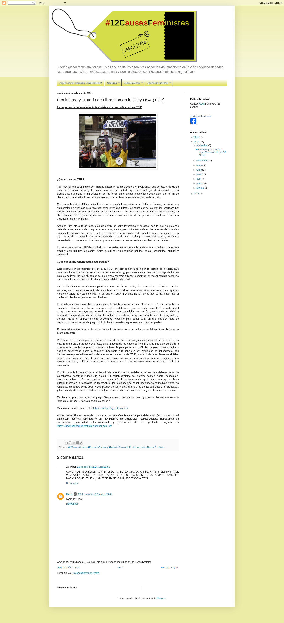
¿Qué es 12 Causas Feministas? (80, 82)
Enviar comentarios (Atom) (86, 573)
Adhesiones (132, 82)
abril (199, 179)
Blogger (161, 598)
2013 (197, 193)
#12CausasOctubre (77, 447)
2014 (197, 141)
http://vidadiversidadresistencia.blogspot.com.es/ (84, 425)
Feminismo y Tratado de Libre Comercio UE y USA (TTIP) (211, 152)
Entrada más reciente (69, 567)
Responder (72, 483)
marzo (200, 183)
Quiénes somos (157, 82)
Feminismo (134, 447)
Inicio (120, 567)
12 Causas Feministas (200, 116)
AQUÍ (202, 103)
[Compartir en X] (74, 443)
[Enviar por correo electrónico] (66, 443)
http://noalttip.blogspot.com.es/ (110, 408)
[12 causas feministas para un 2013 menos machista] (193, 123)
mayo (199, 174)
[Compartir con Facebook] (77, 443)
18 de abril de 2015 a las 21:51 (93, 467)
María (69, 494)
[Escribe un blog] (70, 443)
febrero (200, 187)
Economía (123, 447)
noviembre (202, 145)
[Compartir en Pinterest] (81, 443)
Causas (112, 82)
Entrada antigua (169, 567)
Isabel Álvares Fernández (153, 447)
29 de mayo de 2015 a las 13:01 (95, 494)
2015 (197, 137)
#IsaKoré (113, 447)
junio (199, 169)
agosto (200, 165)
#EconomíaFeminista (98, 447)
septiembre (202, 160)
